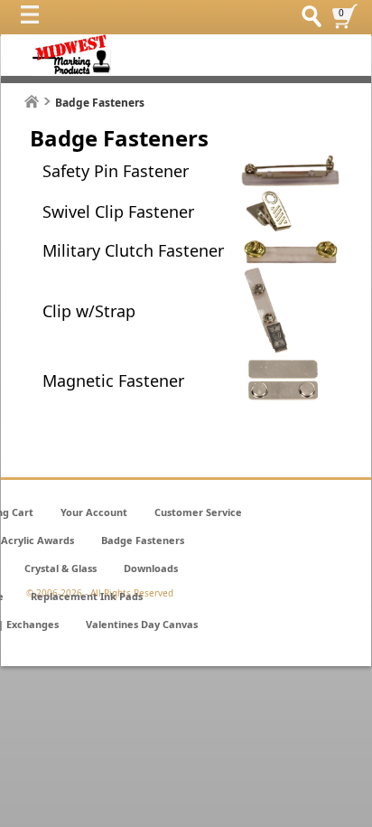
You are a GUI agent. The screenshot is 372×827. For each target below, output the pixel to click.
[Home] (31, 101)
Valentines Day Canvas (142, 624)
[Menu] (34, 19)
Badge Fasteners (142, 540)
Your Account (93, 512)
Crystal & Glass (60, 568)
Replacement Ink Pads (87, 596)
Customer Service (198, 512)
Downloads (151, 568)
